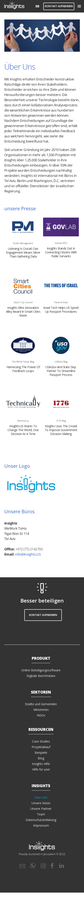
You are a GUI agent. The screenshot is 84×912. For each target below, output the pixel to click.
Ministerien (41, 709)
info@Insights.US (28, 554)
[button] (79, 6)
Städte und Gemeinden (41, 704)
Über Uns (40, 797)
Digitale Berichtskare (40, 675)
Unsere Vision (40, 803)
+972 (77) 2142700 (29, 549)
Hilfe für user (41, 769)
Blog (41, 758)
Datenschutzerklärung (41, 819)
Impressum (41, 825)
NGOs (41, 715)
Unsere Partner (40, 808)
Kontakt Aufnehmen (59, 6)
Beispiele (41, 752)
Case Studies (41, 741)
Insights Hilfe (41, 763)
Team (41, 814)
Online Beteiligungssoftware (41, 670)
